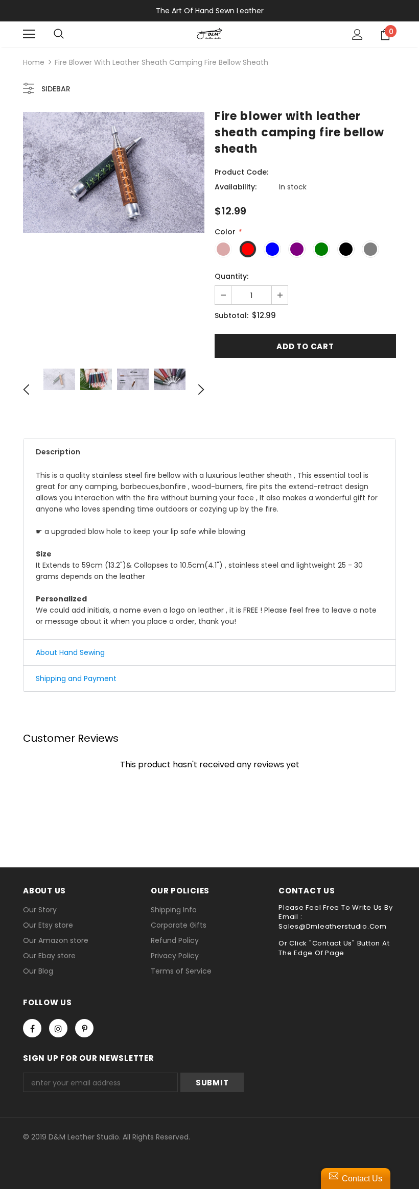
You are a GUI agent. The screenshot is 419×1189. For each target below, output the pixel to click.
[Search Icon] (59, 34)
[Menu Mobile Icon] (29, 34)
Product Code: (241, 172)
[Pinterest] (84, 1028)
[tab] (209, 452)
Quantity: (231, 276)
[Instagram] (58, 1028)
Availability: (236, 187)
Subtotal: (231, 315)
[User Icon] (357, 34)
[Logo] (209, 33)
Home (33, 62)
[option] (113, 172)
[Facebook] (32, 1028)
